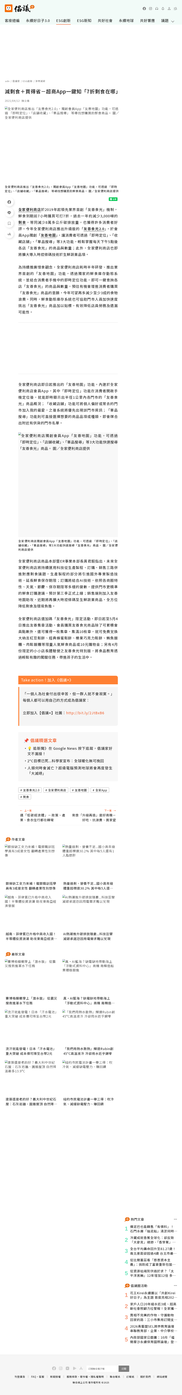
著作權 (84, 1376)
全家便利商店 (57, 790)
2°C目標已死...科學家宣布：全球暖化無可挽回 (65, 760)
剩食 (26, 797)
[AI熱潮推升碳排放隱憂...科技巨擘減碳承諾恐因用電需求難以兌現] (89, 913)
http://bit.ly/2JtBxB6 (85, 712)
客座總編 (12, 20)
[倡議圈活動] (175, 1285)
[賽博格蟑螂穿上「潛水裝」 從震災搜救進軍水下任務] (31, 977)
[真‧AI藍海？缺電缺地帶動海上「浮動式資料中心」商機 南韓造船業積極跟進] (89, 977)
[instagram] (150, 8)
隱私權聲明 (97, 1376)
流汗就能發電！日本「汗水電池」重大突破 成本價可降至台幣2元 (31, 1051)
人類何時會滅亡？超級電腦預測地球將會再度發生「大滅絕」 (70, 770)
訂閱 (124, 1368)
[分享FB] (9, 201)
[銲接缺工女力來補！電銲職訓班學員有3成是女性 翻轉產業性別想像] (31, 862)
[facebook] (144, 8)
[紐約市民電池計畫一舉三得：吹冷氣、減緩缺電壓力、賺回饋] (89, 1078)
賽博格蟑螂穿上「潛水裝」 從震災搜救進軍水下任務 (31, 1000)
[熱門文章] (175, 1219)
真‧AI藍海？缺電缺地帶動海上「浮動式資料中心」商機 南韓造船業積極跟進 (89, 1000)
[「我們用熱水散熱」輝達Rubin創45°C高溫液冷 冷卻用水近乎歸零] (89, 1027)
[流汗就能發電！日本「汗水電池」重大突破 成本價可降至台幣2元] (31, 1027)
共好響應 (147, 20)
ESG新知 (84, 20)
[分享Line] (9, 212)
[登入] (169, 8)
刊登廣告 (20, 1376)
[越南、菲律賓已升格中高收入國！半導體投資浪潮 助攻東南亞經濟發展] (31, 913)
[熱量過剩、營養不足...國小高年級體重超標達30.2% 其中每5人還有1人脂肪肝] (89, 862)
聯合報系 (115, 1376)
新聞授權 (55, 1376)
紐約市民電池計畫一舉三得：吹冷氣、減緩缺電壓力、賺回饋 (88, 1101)
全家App (101, 790)
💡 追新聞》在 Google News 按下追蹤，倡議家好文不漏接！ (70, 751)
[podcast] (157, 8)
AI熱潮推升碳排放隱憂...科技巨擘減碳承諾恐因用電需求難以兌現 (88, 936)
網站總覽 (162, 1376)
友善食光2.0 (31, 790)
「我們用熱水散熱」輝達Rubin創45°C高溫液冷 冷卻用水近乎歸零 (88, 1051)
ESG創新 (63, 20)
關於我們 (145, 1376)
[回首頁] (19, 8)
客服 (41, 1376)
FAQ (33, 1376)
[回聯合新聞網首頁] (8, 8)
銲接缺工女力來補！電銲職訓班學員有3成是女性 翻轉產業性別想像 (31, 885)
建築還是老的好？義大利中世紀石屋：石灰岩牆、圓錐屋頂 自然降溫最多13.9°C (31, 1101)
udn (7, 81)
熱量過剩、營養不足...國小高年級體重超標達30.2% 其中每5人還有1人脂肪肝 (88, 886)
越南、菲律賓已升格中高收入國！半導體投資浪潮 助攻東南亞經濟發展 (31, 936)
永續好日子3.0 (38, 20)
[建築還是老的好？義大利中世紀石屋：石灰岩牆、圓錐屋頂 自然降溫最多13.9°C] (31, 1078)
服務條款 (72, 1376)
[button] (175, 8)
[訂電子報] (163, 8)
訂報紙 (130, 1376)
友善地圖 (81, 790)
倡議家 (16, 81)
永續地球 (126, 20)
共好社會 (105, 20)
